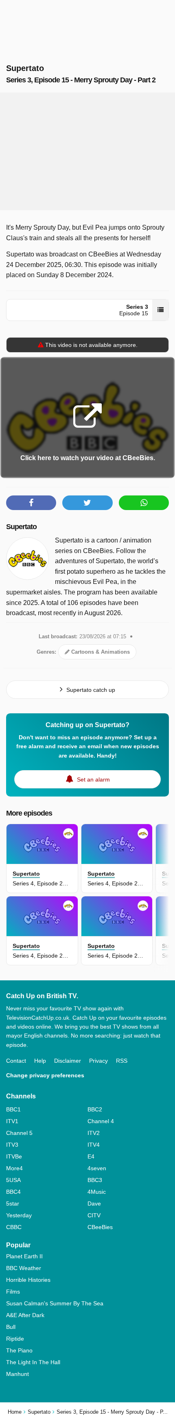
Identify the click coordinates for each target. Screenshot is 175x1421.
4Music (97, 1191)
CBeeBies (100, 1227)
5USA (13, 1180)
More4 (14, 1168)
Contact (16, 1060)
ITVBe (14, 1156)
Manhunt (17, 1374)
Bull (10, 1327)
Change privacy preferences (45, 1075)
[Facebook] (31, 502)
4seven (97, 1168)
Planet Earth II (24, 1256)
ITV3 (12, 1144)
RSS (121, 1060)
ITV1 (12, 1121)
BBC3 (95, 1180)
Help (40, 1060)
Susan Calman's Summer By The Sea (54, 1303)
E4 (91, 1156)
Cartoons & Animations (100, 652)
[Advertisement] (87, 151)
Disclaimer (67, 1060)
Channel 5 (19, 1133)
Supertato (21, 527)
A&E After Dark (25, 1315)
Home (15, 1412)
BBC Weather (23, 1268)
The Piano (19, 1350)
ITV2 (94, 1133)
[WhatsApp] (144, 502)
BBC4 (13, 1191)
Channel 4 (101, 1121)
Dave (94, 1203)
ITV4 (94, 1144)
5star (12, 1203)
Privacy (98, 1060)
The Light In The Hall (33, 1362)
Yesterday (19, 1215)
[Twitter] (87, 502)
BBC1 (13, 1109)
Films (13, 1291)
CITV (94, 1215)
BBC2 (95, 1109)
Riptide (15, 1338)
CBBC (14, 1227)
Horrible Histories (28, 1280)
